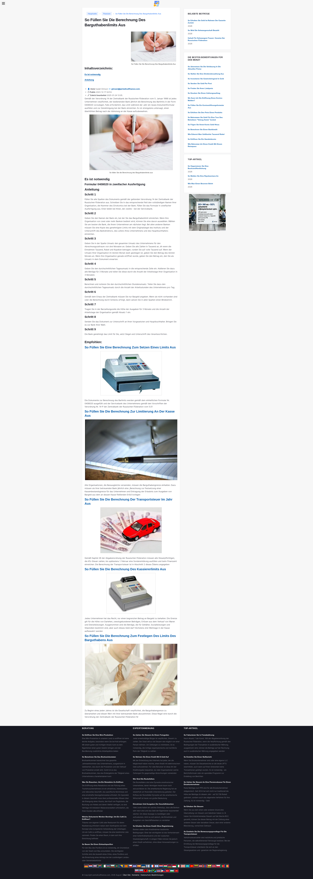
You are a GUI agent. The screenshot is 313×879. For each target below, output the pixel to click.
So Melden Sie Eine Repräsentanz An (203, 176)
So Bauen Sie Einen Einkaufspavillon (97, 844)
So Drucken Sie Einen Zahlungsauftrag (204, 93)
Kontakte (135, 875)
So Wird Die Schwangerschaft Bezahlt (203, 30)
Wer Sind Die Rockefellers (143, 779)
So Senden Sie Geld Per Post (200, 83)
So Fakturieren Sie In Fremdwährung (199, 735)
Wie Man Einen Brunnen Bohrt (200, 184)
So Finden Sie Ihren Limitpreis (200, 88)
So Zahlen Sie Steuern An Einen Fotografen (151, 735)
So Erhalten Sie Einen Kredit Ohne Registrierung (153, 826)
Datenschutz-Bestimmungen (152, 875)
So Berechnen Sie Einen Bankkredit (202, 129)
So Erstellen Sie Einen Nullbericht (198, 757)
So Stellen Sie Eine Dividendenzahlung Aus (206, 74)
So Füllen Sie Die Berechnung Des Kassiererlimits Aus (125, 569)
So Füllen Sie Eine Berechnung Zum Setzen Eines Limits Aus (130, 347)
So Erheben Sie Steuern (193, 806)
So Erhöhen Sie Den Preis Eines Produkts (205, 112)
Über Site (126, 875)
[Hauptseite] (156, 3)
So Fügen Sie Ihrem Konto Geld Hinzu (203, 125)
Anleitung (89, 80)
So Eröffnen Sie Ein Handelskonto (202, 139)
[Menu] (3, 3)
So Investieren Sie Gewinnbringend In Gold (206, 79)
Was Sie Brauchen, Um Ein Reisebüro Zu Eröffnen (102, 782)
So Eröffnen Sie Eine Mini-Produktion (97, 735)
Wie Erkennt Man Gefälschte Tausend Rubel (206, 134)
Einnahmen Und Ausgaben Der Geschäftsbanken (153, 804)
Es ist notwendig (93, 74)
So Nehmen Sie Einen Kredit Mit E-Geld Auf (151, 757)
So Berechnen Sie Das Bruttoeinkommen (99, 757)
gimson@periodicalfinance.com (125, 89)
